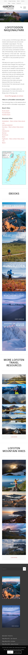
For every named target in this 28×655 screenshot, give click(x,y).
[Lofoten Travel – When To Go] (14, 389)
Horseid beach (6, 113)
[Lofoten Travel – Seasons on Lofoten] (14, 419)
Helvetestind (5, 131)
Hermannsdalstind (7, 125)
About (18, 1)
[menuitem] (9, 3)
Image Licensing (12, 1)
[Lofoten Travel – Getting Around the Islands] (14, 379)
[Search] (20, 7)
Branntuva (5, 135)
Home (5, 1)
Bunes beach (5, 111)
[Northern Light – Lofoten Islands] (14, 306)
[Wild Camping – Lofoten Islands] (14, 429)
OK (10, 652)
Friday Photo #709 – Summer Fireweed (10, 644)
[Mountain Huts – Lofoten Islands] (14, 409)
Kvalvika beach (6, 114)
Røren (4, 143)
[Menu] (24, 7)
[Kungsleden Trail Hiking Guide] (14, 276)
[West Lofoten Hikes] (14, 217)
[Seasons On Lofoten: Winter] (14, 336)
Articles (22, 1)
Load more (14, 437)
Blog (9, 3)
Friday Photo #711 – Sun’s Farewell (9, 638)
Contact (13, 3)
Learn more (17, 652)
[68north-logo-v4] (11, 7)
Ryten (3, 137)
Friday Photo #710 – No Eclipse (8, 641)
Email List (19, 3)
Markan (4, 133)
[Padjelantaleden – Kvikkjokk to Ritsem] (14, 247)
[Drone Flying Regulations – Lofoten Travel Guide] (14, 399)
